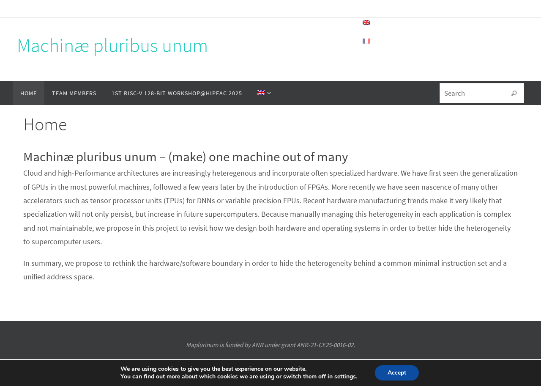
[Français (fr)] (367, 41)
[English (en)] (367, 22)
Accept (397, 373)
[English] (262, 93)
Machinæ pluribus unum (112, 45)
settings (345, 376)
